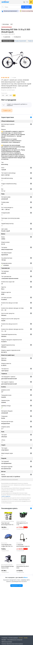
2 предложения (20, 572)
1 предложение (5, 529)
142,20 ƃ (3, 527)
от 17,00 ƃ (19, 527)
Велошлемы (4, 543)
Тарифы (26, 637)
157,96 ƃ (3, 570)
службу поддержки (5, 496)
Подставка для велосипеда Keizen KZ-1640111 (7, 523)
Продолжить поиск (16, 585)
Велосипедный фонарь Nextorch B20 (7, 567)
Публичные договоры (7, 641)
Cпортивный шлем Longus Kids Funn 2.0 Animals (6, 545)
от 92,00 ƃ (19, 570)
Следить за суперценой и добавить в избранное (17, 105)
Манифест (4, 639)
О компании (5, 637)
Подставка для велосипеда (7, 521)
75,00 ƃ (3, 549)
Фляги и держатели (21, 521)
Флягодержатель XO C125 (22, 523)
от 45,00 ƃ (19, 549)
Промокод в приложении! (10, 11)
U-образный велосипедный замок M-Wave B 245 (23, 545)
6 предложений (20, 529)
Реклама (21, 637)
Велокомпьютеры (20, 564)
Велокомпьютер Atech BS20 (22, 567)
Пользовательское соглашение (14, 639)
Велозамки (19, 543)
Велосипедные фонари (6, 564)
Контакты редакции (13, 637)
